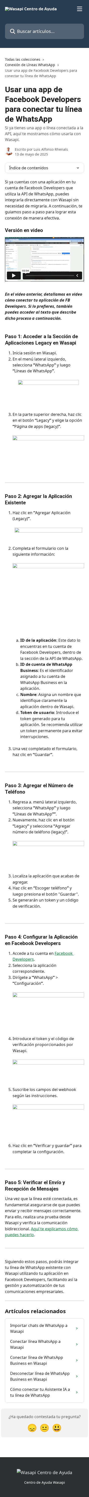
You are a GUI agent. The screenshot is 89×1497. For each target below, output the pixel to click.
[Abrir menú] (79, 9)
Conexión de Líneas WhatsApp (30, 64)
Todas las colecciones (22, 59)
